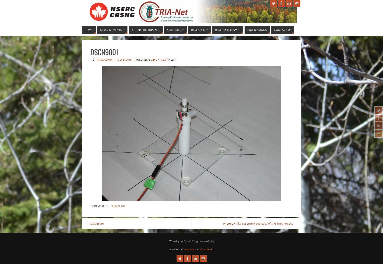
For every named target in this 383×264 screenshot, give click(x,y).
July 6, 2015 (124, 59)
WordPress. (206, 249)
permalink (118, 206)
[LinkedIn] (378, 125)
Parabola (190, 249)
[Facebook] (378, 118)
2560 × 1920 (158, 59)
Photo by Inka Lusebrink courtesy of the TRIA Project (258, 223)
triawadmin (105, 59)
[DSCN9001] (191, 133)
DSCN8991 (97, 223)
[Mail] (378, 133)
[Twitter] (378, 110)
